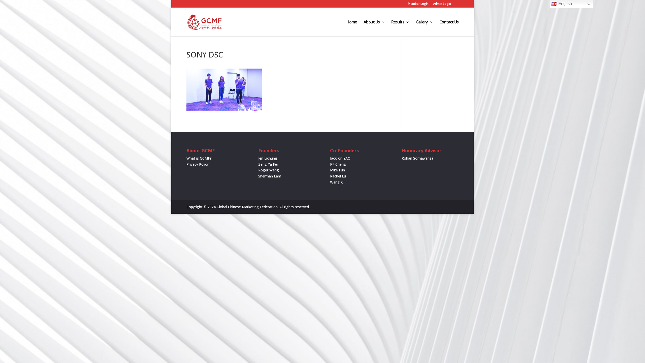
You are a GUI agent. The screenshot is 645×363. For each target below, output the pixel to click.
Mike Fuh (337, 170)
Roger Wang (268, 170)
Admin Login (442, 4)
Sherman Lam (269, 176)
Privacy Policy (197, 164)
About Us (372, 22)
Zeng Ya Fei (268, 164)
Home (351, 22)
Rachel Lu (338, 176)
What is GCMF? (199, 158)
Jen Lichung (267, 158)
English (564, 4)
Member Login (418, 4)
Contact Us (449, 22)
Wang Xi (336, 182)
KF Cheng (338, 164)
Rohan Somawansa (417, 158)
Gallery (422, 22)
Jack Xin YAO (340, 158)
